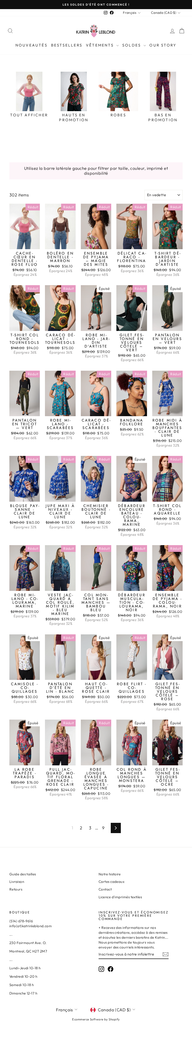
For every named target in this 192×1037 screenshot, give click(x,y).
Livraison (16, 881)
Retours (15, 889)
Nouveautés (31, 45)
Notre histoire (110, 874)
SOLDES (132, 45)
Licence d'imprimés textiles (120, 897)
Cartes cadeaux (111, 881)
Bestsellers (66, 45)
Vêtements (100, 45)
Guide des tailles (22, 874)
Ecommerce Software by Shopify (96, 1019)
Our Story (163, 45)
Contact (105, 889)
